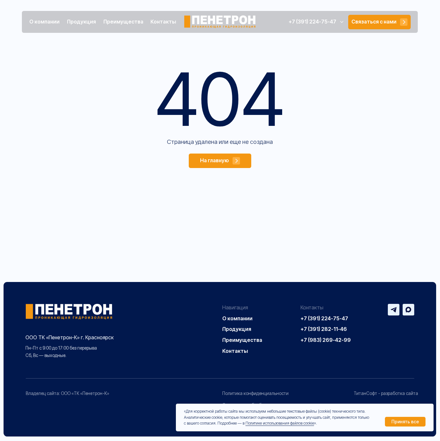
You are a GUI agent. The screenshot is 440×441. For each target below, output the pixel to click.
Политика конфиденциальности (255, 393)
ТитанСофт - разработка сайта (386, 393)
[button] (379, 22)
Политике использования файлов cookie (279, 423)
